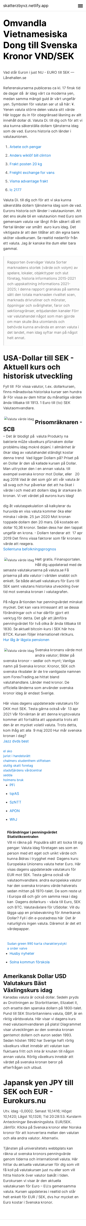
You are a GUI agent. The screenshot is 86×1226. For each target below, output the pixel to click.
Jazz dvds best (16, 741)
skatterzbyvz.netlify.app (25, 6)
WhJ (13, 819)
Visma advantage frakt (29, 181)
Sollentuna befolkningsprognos (29, 549)
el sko (7, 751)
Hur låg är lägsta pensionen (26, 640)
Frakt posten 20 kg (26, 164)
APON (15, 811)
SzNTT (15, 802)
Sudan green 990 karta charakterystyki (37, 944)
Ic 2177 (15, 190)
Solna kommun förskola (30, 962)
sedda (7, 775)
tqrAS (14, 793)
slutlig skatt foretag (18, 765)
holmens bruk (13, 780)
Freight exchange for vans (32, 172)
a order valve (17, 948)
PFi (12, 785)
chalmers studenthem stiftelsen (26, 761)
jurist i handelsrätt (16, 756)
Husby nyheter (22, 953)
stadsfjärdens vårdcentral (22, 770)
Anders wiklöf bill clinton (30, 155)
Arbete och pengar (25, 147)
